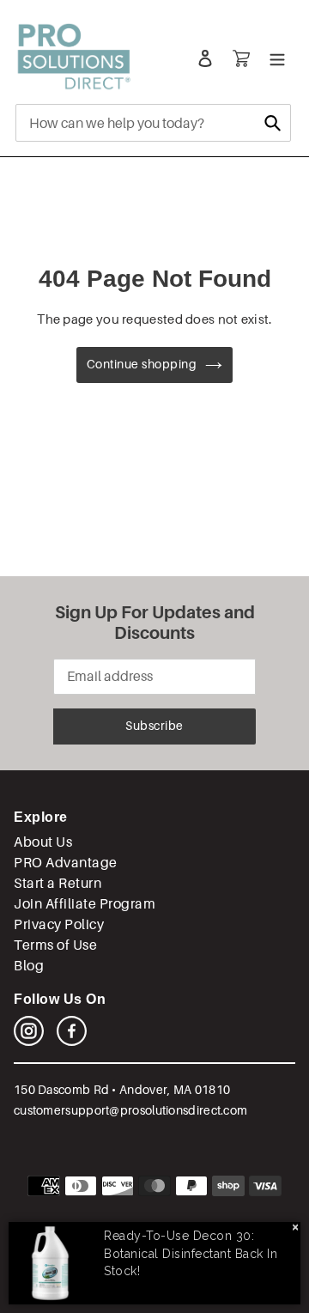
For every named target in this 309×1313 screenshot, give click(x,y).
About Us (43, 842)
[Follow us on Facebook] (72, 1041)
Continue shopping (142, 364)
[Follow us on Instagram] (29, 1041)
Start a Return (57, 883)
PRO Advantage (66, 862)
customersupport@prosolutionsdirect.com (130, 1110)
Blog (29, 965)
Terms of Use (55, 945)
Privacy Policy (59, 924)
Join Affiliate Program (84, 904)
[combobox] (153, 123)
